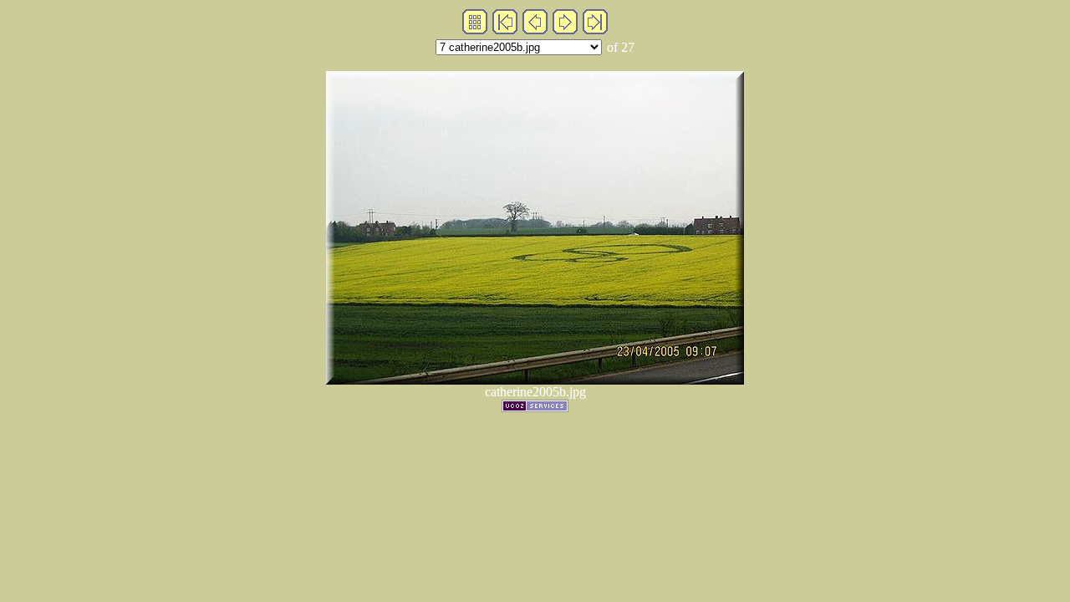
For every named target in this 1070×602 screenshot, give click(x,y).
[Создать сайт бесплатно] (535, 407)
